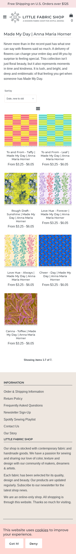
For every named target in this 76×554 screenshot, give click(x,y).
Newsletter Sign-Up (17, 412)
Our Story (10, 433)
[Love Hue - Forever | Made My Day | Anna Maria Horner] (55, 189)
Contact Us (11, 426)
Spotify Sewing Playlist (19, 419)
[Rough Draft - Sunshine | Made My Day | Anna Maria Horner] (20, 189)
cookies (41, 530)
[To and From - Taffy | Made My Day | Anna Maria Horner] (20, 130)
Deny (34, 543)
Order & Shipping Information (24, 391)
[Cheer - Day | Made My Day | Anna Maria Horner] (55, 251)
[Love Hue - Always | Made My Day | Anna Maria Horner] (20, 251)
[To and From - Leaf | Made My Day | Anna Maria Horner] (55, 130)
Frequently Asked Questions (23, 405)
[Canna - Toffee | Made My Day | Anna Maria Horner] (20, 309)
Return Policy (13, 398)
